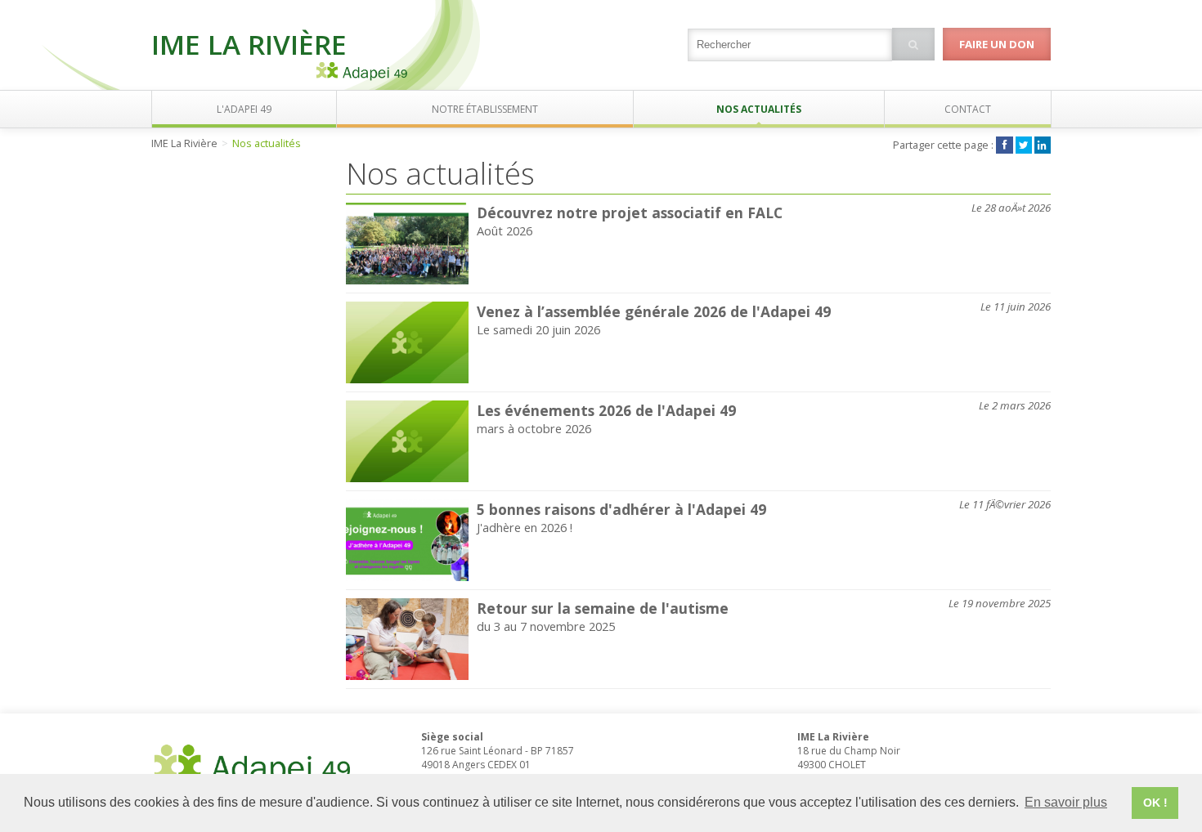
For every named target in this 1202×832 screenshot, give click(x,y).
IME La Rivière (249, 44)
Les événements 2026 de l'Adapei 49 (606, 410)
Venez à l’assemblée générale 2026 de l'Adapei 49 (654, 311)
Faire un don (996, 44)
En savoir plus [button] (1066, 802)
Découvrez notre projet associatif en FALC (630, 212)
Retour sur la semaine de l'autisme (603, 608)
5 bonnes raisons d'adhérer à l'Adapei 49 (621, 509)
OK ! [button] (1155, 802)
